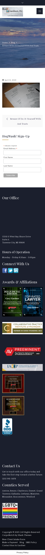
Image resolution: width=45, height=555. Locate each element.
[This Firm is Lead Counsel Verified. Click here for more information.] (11, 448)
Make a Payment (10, 542)
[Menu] (39, 11)
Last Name (8, 166)
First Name (8, 157)
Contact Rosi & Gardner (13, 545)
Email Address (10, 148)
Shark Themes (24, 535)
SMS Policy (31, 542)
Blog (22, 542)
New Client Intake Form (13, 539)
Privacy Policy (22, 553)
